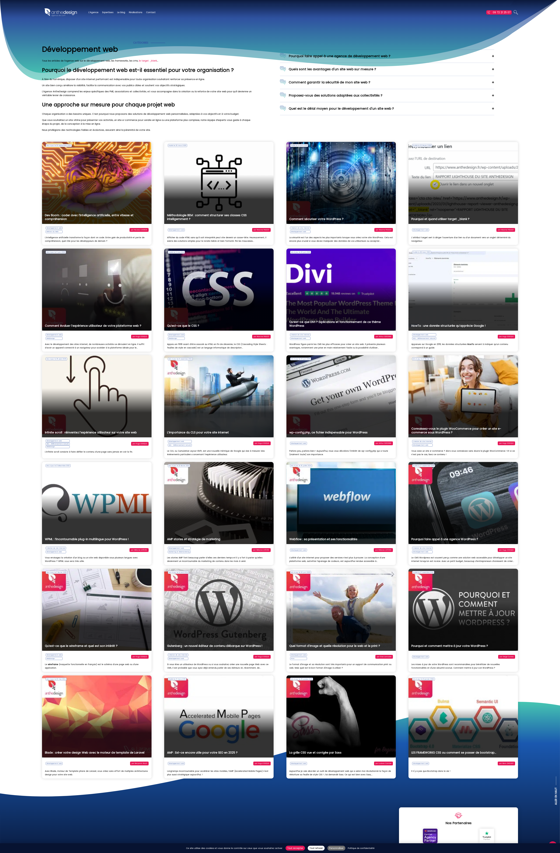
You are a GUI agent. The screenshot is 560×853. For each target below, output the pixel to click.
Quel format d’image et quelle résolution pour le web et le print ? (334, 646)
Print (293, 658)
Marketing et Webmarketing (179, 552)
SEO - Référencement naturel (424, 338)
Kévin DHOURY (508, 763)
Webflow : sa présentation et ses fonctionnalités (323, 539)
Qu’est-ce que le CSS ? (183, 326)
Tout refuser (316, 848)
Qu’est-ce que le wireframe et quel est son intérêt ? (81, 646)
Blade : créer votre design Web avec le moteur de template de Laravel (94, 753)
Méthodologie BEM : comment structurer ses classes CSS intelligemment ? (207, 217)
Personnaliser (336, 848)
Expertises (107, 12)
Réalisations (135, 12)
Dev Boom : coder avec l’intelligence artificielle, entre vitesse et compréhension (89, 217)
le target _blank (148, 60)
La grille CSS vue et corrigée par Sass (315, 753)
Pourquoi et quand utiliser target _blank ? (440, 219)
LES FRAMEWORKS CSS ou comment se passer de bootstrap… (453, 753)
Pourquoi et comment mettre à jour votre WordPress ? (449, 646)
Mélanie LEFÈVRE (140, 550)
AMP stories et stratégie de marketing (193, 539)
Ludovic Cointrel (385, 763)
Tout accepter (295, 848)
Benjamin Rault (141, 763)
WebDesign (51, 338)
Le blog (121, 12)
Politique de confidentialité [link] (361, 848)
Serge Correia (508, 657)
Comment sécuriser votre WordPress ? (316, 219)
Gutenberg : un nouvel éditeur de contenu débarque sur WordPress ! (214, 646)
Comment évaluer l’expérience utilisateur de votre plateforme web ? (93, 326)
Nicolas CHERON (140, 230)
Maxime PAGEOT (263, 230)
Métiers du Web (52, 232)
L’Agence (93, 12)
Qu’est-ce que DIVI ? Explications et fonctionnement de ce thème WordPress (335, 324)
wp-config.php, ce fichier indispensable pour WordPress (328, 432)
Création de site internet (300, 228)
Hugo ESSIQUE (141, 336)
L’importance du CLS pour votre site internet (198, 432)
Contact (151, 12)
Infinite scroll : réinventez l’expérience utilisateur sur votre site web (91, 432)
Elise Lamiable (386, 657)
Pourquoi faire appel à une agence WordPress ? (444, 539)
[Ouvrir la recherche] (516, 12)
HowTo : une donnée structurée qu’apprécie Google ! (448, 326)
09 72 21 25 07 (502, 12)
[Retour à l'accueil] (60, 12)
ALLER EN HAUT (556, 796)
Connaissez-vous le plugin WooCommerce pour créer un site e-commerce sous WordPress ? (456, 430)
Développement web (54, 228)
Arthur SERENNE (385, 336)
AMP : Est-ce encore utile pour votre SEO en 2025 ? (202, 753)
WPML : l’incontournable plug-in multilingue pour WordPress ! (87, 539)
